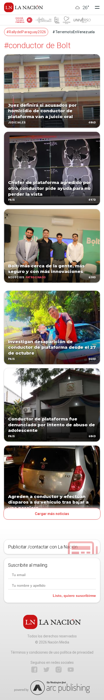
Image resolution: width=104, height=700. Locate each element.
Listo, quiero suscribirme (74, 596)
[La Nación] (23, 7)
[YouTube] (71, 670)
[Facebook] (34, 670)
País (11, 200)
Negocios (16, 277)
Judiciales (17, 122)
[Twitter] (46, 670)
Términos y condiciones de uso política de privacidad (52, 652)
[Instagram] (59, 670)
